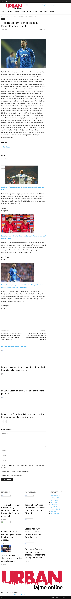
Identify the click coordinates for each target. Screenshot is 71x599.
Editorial (51, 11)
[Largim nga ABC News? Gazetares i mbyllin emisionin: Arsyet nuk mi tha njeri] (35, 522)
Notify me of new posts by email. (13, 475)
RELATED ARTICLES (7, 347)
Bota (41, 11)
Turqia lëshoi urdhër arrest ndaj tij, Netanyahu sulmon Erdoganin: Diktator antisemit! (10, 510)
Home (2, 16)
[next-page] (5, 421)
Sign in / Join (4, 1)
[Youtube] (24, 594)
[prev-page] (2, 421)
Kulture (29, 11)
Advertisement (54, 597)
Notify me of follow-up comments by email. (16, 471)
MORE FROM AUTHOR (20, 347)
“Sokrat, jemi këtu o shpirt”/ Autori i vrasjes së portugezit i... (11, 558)
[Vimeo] (21, 594)
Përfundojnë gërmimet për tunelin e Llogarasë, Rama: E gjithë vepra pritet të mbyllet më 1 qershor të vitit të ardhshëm (11, 336)
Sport (45, 11)
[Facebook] (14, 33)
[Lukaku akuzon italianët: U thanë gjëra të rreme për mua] (23, 380)
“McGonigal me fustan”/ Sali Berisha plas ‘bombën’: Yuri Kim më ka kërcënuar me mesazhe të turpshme (36, 336)
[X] (18, 33)
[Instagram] (15, 594)
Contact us (62, 597)
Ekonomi (10, 11)
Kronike (17, 11)
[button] (67, 12)
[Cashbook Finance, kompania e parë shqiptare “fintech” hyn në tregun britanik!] (35, 543)
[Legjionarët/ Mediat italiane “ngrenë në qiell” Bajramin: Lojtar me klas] (23, 175)
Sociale (23, 11)
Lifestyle (35, 11)
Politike (4, 11)
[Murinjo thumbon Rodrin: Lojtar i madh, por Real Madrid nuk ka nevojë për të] (23, 356)
